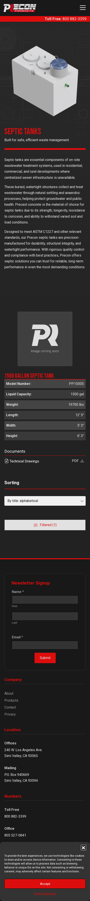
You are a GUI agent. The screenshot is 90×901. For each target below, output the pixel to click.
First (14, 606)
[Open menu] (81, 8)
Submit (45, 658)
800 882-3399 (66, 19)
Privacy (10, 714)
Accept (45, 884)
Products (11, 700)
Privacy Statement (45, 893)
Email (17, 637)
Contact (10, 707)
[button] (83, 847)
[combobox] (45, 501)
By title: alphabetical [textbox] (22, 501)
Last (14, 622)
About (8, 693)
